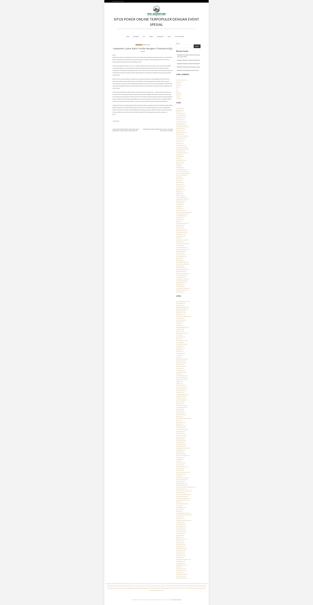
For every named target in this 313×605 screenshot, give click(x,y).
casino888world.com (181, 507)
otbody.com (179, 177)
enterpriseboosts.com (181, 169)
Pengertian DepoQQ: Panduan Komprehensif (188, 63)
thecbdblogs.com (180, 286)
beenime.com (179, 502)
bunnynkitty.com (180, 217)
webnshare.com (180, 392)
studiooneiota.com (181, 437)
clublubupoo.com (180, 522)
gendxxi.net (179, 461)
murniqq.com (111, 588)
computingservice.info (181, 407)
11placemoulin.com (181, 353)
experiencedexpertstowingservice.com (186, 487)
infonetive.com (180, 227)
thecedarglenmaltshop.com (183, 301)
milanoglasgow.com (181, 251)
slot (200, 583)
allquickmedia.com (180, 195)
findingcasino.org (180, 439)
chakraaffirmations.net (182, 344)
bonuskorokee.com (181, 528)
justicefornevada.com (181, 400)
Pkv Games (136, 36)
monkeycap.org (180, 156)
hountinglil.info (180, 342)
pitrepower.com (180, 266)
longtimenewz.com (181, 550)
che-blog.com (179, 335)
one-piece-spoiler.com (181, 435)
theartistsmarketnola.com (182, 243)
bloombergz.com (180, 167)
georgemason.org (180, 303)
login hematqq (142, 588)
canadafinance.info (181, 234)
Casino (151, 36)
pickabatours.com (180, 314)
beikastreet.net (180, 110)
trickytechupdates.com (182, 280)
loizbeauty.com (180, 184)
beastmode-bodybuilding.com (183, 316)
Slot (144, 36)
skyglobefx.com (180, 451)
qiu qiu (177, 87)
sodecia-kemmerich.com (182, 503)
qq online (178, 83)
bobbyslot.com (180, 351)
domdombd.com (180, 535)
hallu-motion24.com (181, 254)
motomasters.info (180, 463)
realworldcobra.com (181, 440)
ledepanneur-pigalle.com (182, 240)
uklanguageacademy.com (182, 307)
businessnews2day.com (182, 477)
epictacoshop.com (180, 229)
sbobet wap (194, 585)
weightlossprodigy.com (182, 359)
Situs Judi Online (179, 36)
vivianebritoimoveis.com (182, 152)
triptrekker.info (180, 459)
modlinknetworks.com (181, 548)
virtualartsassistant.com (182, 496)
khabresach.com (180, 284)
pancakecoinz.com (180, 336)
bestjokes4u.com (180, 346)
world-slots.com (180, 331)
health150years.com (181, 145)
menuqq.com (109, 583)
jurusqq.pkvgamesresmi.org (157, 590)
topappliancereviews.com (182, 279)
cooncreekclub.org (181, 115)
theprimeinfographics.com (182, 498)
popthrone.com (180, 329)
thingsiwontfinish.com (181, 578)
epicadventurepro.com (117, 1)
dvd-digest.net (180, 241)
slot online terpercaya (181, 80)
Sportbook (160, 36)
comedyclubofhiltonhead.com (183, 494)
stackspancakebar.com (182, 247)
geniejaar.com (179, 349)
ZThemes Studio (177, 599)
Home (127, 36)
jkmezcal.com (179, 511)
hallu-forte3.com (180, 253)
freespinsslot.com (180, 370)
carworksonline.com (181, 138)
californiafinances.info (181, 232)
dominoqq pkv (120, 583)
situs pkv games (152, 583)
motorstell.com (180, 143)
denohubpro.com (180, 431)
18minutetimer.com (181, 385)
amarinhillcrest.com (181, 160)
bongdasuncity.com (181, 366)
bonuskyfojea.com (180, 526)
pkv (177, 89)
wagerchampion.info (181, 446)
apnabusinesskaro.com (182, 290)
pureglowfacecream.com (182, 199)
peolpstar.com (179, 134)
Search (178, 43)
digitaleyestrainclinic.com (182, 269)
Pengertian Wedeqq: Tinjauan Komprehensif (188, 60)
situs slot (187, 583)
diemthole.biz (179, 191)
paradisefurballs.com (181, 372)
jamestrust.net (180, 178)
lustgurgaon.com (180, 348)
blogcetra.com (179, 416)
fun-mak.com (179, 505)
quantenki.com (180, 470)
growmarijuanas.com (181, 390)
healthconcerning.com (181, 379)
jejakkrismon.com (180, 190)
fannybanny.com (180, 542)
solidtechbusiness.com (182, 483)
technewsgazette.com (182, 197)
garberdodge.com (180, 128)
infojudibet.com (180, 322)
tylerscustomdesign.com (182, 136)
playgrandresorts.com (181, 570)
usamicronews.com (181, 555)
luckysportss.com (180, 552)
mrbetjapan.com (180, 202)
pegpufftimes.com (180, 117)
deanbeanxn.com (180, 325)
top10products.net (181, 312)
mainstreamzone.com (181, 388)
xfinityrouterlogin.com (181, 275)
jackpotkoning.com (181, 546)
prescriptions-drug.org (182, 147)
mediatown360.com (181, 267)
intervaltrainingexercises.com (183, 513)
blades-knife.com (180, 433)
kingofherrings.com (181, 201)
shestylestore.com (181, 576)
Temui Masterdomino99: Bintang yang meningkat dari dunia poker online (125, 130)
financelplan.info (180, 318)
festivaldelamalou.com (181, 125)
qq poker (155, 588)
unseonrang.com (180, 413)
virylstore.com (179, 141)
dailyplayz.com (179, 537)
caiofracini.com (180, 409)
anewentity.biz (179, 204)
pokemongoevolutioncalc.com (183, 559)
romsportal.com (180, 572)
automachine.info (180, 442)
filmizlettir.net (179, 112)
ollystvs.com (179, 420)
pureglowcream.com (181, 210)
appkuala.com (179, 206)
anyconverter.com (180, 186)
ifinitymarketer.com (181, 544)
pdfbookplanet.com (181, 425)
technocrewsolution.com (182, 149)
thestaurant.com (180, 518)
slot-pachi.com (179, 368)
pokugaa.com (179, 566)
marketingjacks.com (181, 277)
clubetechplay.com (181, 533)
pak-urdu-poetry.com (181, 414)
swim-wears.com (180, 130)
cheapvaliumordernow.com (183, 500)
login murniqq (134, 588)
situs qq (178, 96)
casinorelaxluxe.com (181, 531)
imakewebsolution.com (182, 333)
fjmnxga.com (179, 221)
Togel (169, 36)
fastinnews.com (180, 541)
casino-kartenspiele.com (182, 171)
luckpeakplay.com (180, 554)
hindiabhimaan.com (181, 282)
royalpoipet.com (180, 516)
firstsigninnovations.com (182, 126)
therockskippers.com (181, 256)
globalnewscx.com (180, 422)
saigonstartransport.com (182, 223)
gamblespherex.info (181, 453)
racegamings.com (180, 563)
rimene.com (179, 238)
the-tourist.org (180, 162)
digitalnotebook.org (181, 362)
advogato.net (179, 164)
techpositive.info (180, 411)
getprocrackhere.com (181, 539)
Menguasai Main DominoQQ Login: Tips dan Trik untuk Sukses (158, 130)
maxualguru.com (180, 364)
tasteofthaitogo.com (181, 215)
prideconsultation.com (181, 340)
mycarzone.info (180, 464)
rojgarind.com (179, 381)
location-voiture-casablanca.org (184, 490)
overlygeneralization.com (182, 394)
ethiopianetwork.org (181, 396)
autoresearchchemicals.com (183, 288)
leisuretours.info (180, 401)
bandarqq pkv (201, 585)
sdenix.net (178, 158)
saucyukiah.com (180, 108)
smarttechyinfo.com (181, 361)
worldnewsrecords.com (182, 479)
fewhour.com (179, 383)
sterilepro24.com (180, 481)
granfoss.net (179, 258)
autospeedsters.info (181, 444)
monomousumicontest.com (183, 448)
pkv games (116, 121)
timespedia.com (180, 188)
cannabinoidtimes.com (181, 375)
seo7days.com (179, 208)
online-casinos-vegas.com (182, 273)
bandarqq (178, 93)
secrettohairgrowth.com (182, 214)
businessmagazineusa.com (183, 472)
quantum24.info (180, 468)
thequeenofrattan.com (182, 429)
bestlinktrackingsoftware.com (183, 520)
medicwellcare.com (181, 474)
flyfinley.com (179, 338)
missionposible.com (181, 271)
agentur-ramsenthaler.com (183, 455)
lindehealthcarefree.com (182, 309)
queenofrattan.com (181, 427)
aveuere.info (179, 374)
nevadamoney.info (180, 236)
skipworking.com (180, 182)
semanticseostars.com (182, 387)
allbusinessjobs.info (181, 310)
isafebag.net (179, 165)
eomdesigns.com (180, 457)
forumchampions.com (181, 121)
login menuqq (126, 588)
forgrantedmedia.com (181, 132)
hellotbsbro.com (180, 403)
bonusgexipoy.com (181, 529)
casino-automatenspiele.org (183, 173)
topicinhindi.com (180, 305)
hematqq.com (118, 588)
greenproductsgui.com (182, 377)
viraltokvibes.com (180, 151)
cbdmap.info (179, 323)
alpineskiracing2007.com (182, 262)
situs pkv (159, 583)
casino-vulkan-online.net (182, 264)
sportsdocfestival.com (181, 574)
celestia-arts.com (180, 119)
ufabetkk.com (179, 193)
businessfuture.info (181, 320)
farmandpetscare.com (181, 405)
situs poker (179, 85)
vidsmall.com (179, 476)
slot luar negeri (166, 583)
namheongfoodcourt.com (182, 249)
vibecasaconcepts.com (182, 466)
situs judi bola (174, 583)
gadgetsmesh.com (180, 398)
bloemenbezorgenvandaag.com (184, 212)
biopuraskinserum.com (181, 230)
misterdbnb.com (180, 509)
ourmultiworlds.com (181, 113)
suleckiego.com (180, 292)
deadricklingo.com (180, 450)
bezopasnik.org (180, 219)
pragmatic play (194, 583)
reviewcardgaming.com (182, 485)
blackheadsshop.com (181, 489)
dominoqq (178, 98)
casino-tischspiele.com (182, 175)
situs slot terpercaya (121, 585)
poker (177, 91)
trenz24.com (179, 180)
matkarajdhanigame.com (182, 327)
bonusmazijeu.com (180, 524)
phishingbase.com (180, 561)
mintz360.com (179, 355)
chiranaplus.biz (179, 245)
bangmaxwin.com (180, 225)
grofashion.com (180, 557)
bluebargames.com (181, 123)
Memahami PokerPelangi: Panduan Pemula (187, 70)
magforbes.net (180, 154)
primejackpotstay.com (181, 565)
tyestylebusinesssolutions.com (184, 515)
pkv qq (114, 583)
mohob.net (179, 357)
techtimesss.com (180, 139)
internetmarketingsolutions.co (184, 418)
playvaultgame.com (181, 568)
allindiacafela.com (180, 260)
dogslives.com (179, 424)
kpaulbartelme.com (181, 492)
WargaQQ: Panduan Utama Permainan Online (188, 67)
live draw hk (179, 82)
